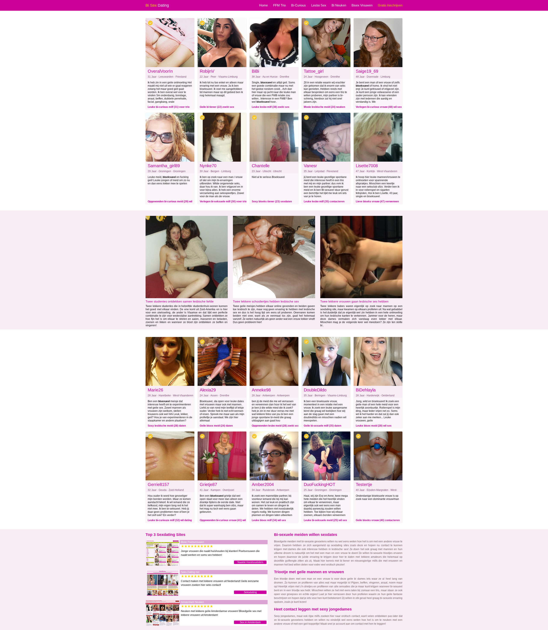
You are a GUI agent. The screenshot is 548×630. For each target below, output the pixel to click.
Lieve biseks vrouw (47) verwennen (377, 201)
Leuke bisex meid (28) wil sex (374, 425)
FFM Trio (279, 5)
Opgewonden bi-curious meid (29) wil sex (170, 202)
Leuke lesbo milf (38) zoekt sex (270, 106)
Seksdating (250, 592)
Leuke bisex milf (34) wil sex (269, 520)
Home (263, 5)
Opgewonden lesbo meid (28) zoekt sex (275, 425)
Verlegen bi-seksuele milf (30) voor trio (223, 201)
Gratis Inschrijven (390, 5)
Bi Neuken (339, 5)
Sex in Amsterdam (250, 622)
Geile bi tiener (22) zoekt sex (217, 106)
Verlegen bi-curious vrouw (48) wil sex (379, 106)
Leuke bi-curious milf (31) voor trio (168, 106)
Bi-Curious (298, 5)
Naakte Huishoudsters (250, 562)
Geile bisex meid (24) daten (216, 425)
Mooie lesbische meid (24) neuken (324, 106)
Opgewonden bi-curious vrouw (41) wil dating (223, 521)
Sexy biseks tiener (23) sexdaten (272, 201)
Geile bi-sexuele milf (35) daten (322, 425)
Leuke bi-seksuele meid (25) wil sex (325, 520)
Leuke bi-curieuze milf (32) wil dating (170, 520)
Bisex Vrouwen (361, 5)
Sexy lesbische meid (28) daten (167, 425)
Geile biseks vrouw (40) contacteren (378, 520)
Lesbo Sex (318, 5)
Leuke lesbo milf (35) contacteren (324, 201)
